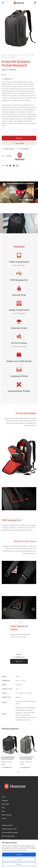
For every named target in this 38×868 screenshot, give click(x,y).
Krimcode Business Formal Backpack (8, 758)
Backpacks (13, 55)
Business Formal (22, 55)
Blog (3, 811)
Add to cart (19, 138)
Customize (19, 859)
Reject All (19, 864)
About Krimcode (6, 815)
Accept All (19, 854)
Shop (8, 55)
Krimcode (9, 156)
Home (3, 55)
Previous (5, 28)
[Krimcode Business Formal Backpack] (9, 744)
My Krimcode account (8, 836)
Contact (4, 818)
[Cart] (35, 3)
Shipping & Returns (7, 825)
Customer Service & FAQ (9, 829)
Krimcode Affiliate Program (10, 832)
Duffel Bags (5, 804)
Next (32, 28)
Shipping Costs (8, 79)
